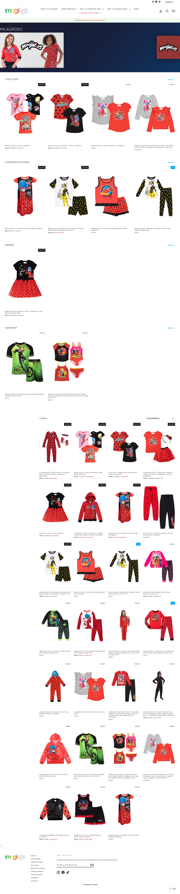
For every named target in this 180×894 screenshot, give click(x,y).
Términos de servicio (36, 874)
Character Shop (89, 13)
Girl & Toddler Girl (91, 9)
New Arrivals (69, 9)
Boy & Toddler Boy (118, 9)
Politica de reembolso (37, 871)
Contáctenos (34, 881)
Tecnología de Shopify (90, 884)
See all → (171, 79)
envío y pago (34, 865)
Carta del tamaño (36, 858)
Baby (136, 9)
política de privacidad (37, 862)
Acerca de (34, 855)
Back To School (49, 9)
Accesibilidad (34, 877)
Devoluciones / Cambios (37, 868)
